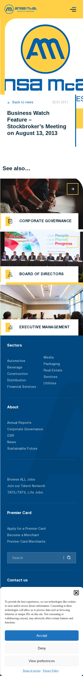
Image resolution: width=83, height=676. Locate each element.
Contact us (17, 580)
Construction (17, 374)
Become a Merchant (23, 535)
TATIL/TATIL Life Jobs (25, 492)
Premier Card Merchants (26, 541)
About (12, 407)
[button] (76, 592)
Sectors (14, 345)
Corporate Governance (25, 429)
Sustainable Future (22, 448)
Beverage (14, 367)
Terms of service (32, 670)
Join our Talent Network (26, 486)
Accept (41, 635)
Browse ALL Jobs (21, 479)
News (11, 442)
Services (50, 377)
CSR (10, 435)
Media (48, 357)
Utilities (50, 383)
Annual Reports (19, 423)
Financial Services (21, 387)
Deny (42, 648)
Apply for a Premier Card (26, 528)
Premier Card (19, 512)
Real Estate (53, 370)
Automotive (16, 361)
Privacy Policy (51, 670)
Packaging (52, 364)
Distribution (16, 380)
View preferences (42, 661)
